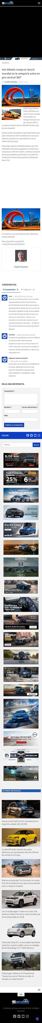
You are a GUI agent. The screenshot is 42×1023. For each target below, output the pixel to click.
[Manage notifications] (37, 1019)
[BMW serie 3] (21, 728)
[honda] (21, 594)
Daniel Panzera (11, 82)
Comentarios (11, 290)
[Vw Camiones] (21, 664)
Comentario (9, 391)
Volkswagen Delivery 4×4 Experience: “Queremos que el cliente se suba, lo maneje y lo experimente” (18, 976)
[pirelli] (21, 485)
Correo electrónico (30, 407)
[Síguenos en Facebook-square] (27, 435)
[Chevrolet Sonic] (21, 646)
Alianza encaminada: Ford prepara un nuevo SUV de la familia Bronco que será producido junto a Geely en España (21, 883)
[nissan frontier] (21, 745)
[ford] (21, 576)
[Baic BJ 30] (21, 467)
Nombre (8, 407)
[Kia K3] (21, 537)
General (5, 63)
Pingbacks (28, 290)
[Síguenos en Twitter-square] (31, 435)
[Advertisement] (21, 35)
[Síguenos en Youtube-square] (35, 435)
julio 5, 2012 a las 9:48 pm (19, 361)
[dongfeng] (21, 502)
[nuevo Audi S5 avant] (21, 629)
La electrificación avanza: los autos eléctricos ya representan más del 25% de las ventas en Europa (20, 852)
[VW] (21, 554)
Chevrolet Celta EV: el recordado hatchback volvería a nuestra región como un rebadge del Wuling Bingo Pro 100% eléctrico (21, 945)
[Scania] (21, 611)
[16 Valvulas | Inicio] (10, 3)
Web (6, 415)
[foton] (21, 58)
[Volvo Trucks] (21, 763)
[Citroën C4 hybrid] (21, 780)
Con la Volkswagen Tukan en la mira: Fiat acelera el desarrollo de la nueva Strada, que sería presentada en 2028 (21, 914)
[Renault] (21, 696)
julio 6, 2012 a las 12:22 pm (23, 296)
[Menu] (39, 3)
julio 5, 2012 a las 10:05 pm (26, 335)
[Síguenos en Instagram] (38, 435)
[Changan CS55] (21, 519)
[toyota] (21, 681)
